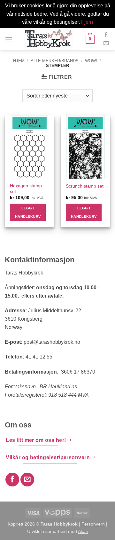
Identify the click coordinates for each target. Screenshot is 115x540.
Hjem (19, 60)
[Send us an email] (106, 43)
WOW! (91, 60)
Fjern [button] (87, 22)
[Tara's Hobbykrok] (48, 39)
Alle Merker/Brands (55, 60)
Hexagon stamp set (26, 188)
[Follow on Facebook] (106, 35)
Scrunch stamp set (84, 186)
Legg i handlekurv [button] (28, 212)
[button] (8, 39)
